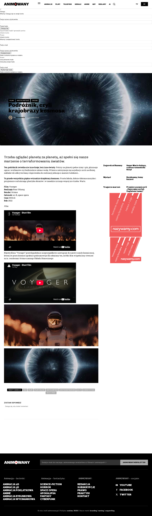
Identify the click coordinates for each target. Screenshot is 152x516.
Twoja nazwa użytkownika (9, 19)
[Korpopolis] (11, 117)
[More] (95, 413)
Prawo (2, 35)
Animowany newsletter (134, 462)
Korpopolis (20, 117)
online (35, 100)
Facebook (126, 489)
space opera (51, 393)
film (25, 390)
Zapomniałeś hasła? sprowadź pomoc (12, 31)
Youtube (126, 485)
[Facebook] (70, 413)
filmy (31, 390)
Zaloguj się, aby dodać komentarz (16, 406)
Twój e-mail (4, 45)
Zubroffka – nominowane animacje (122, 443)
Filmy (12, 100)
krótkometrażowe (67, 390)
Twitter (125, 494)
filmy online (39, 390)
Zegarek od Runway (112, 165)
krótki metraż (23, 100)
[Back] (0, 9)
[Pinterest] (83, 413)
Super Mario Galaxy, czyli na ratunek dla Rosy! (136, 167)
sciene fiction (88, 390)
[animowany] (16, 4)
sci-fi (79, 390)
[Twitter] (76, 413)
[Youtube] (117, 485)
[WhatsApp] (89, 413)
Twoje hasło (4, 26)
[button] (114, 4)
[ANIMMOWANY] (17, 462)
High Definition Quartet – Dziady (27, 443)
